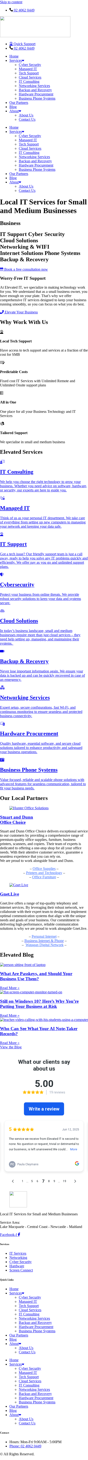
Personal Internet (44, 936)
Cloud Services (30, 77)
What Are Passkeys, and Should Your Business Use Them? (36, 976)
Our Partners (18, 103)
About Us (26, 115)
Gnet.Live (9, 894)
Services (15, 60)
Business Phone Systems (37, 98)
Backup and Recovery (35, 90)
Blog (13, 107)
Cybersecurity (17, 584)
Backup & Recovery (24, 661)
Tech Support (29, 73)
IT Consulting (29, 82)
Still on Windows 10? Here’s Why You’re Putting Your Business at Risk (39, 1004)
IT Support (13, 544)
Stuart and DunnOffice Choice (16, 820)
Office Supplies (44, 869)
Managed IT (28, 69)
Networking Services (34, 86)
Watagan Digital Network (45, 945)
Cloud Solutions (19, 621)
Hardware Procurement (36, 94)
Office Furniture (44, 877)
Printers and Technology (44, 873)
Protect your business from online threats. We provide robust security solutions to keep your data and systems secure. (40, 598)
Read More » (9, 988)
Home (14, 56)
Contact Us (27, 119)
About (14, 111)
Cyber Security (30, 65)
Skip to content (11, 2)
